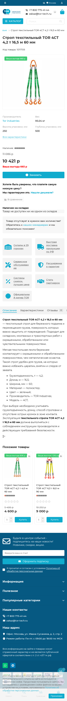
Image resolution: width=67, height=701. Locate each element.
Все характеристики (14, 137)
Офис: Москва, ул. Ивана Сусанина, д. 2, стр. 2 (34, 634)
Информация (13, 581)
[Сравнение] (44, 3)
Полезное (10, 591)
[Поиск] (60, 21)
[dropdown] (5, 3)
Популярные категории (21, 600)
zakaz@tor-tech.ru (40, 13)
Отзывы (54, 310)
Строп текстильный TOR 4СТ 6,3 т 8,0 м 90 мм (48, 488)
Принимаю (56, 696)
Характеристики (32, 310)
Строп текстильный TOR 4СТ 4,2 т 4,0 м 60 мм (16, 488)
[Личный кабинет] (61, 3)
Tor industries (11, 120)
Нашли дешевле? (42, 192)
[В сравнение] (29, 456)
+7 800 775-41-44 (39, 10)
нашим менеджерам (35, 224)
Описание (10, 310)
